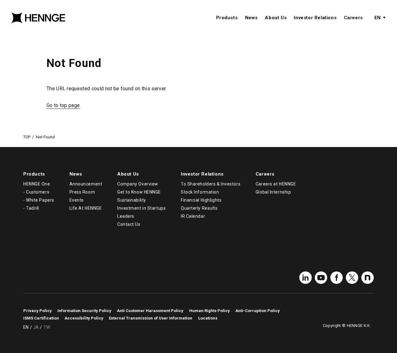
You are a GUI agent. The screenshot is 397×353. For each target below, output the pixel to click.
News (251, 17)
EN (377, 17)
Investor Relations (315, 17)
